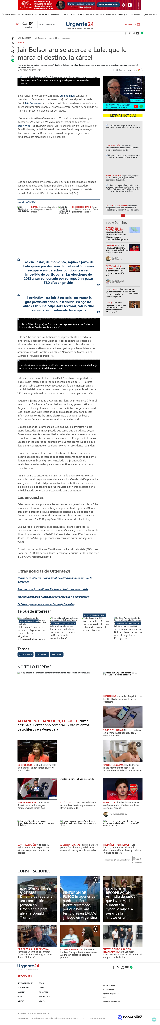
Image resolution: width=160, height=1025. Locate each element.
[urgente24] (28, 969)
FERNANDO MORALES (118, 282)
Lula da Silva (67, 96)
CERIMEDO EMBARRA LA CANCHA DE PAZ (133, 623)
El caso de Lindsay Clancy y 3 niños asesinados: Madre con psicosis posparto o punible (78, 953)
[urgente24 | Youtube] (137, 33)
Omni (99, 14)
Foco (89, 14)
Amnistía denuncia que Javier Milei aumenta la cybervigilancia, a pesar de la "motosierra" (121, 907)
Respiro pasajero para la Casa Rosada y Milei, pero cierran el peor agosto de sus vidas (79, 847)
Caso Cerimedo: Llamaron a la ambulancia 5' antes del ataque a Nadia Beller (122, 954)
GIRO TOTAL (112, 245)
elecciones (24, 126)
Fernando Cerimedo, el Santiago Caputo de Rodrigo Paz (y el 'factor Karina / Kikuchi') (35, 954)
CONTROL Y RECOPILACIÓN (118, 891)
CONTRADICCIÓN (27, 845)
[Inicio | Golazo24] (142, 33)
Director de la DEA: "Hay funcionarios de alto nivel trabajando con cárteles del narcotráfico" (96, 625)
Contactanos (108, 989)
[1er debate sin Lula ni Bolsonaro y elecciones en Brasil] (64, 626)
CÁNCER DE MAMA (113, 765)
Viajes (41, 1001)
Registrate (130, 24)
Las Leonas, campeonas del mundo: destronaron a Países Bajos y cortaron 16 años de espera (122, 849)
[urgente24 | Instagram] (133, 33)
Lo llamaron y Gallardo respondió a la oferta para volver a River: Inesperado (117, 293)
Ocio (79, 14)
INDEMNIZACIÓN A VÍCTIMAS (35, 891)
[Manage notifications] (154, 1020)
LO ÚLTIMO (111, 289)
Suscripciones (109, 985)
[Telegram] (12, 51)
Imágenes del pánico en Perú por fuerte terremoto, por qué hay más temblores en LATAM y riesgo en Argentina (80, 907)
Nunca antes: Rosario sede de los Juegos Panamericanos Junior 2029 (34, 805)
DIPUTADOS (109, 696)
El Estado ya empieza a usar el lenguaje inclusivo (46, 604)
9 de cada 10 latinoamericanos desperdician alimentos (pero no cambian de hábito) (34, 849)
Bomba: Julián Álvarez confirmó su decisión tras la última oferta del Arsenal (117, 249)
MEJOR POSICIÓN (27, 802)
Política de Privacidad (42, 1013)
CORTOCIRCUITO (27, 765)
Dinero (110, 14)
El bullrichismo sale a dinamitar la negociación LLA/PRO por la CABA (37, 767)
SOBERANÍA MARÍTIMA (28, 621)
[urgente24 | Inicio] (139, 1005)
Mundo (43, 14)
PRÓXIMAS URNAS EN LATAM (63, 623)
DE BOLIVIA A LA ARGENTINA (33, 949)
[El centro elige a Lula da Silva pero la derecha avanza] (24, 210)
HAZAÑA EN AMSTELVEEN (117, 845)
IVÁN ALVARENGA (117, 259)
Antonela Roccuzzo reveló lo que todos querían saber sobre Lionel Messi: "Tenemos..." (116, 307)
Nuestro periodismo (111, 1001)
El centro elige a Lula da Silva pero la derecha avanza (44, 209)
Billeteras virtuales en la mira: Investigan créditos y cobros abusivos (122, 732)
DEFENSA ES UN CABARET (113, 267)
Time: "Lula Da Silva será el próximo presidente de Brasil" (85, 209)
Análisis (68, 14)
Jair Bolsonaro (33, 103)
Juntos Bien (151, 14)
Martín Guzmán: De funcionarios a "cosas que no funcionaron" (54, 597)
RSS (104, 997)
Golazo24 (135, 14)
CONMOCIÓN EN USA (72, 949)
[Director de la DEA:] (92, 618)
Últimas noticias (11, 14)
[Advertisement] (59, 158)
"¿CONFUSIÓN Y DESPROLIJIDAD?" (114, 229)
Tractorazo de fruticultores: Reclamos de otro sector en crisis (53, 589)
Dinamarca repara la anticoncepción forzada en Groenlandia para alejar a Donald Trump (36, 907)
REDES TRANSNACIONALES (94, 615)
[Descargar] (12, 56)
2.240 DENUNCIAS (113, 730)
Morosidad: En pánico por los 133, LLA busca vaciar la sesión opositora (122, 698)
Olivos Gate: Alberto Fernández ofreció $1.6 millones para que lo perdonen (55, 580)
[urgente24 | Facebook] (126, 33)
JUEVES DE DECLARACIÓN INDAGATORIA (117, 950)
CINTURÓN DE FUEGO (74, 894)
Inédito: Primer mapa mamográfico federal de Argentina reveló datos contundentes (122, 767)
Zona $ (122, 14)
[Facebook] (12, 38)
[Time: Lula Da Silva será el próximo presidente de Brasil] (64, 210)
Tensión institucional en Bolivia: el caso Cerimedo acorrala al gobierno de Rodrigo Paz (128, 633)
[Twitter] (12, 42)
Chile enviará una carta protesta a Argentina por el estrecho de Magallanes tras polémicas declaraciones (32, 633)
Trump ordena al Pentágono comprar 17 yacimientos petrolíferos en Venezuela (53, 725)
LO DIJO (110, 302)
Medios (55, 14)
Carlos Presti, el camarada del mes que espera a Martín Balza (116, 272)
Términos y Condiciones (25, 1013)
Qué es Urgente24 (111, 993)
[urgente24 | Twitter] (129, 33)
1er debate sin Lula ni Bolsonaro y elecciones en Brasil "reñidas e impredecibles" (62, 633)
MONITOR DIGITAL (70, 845)
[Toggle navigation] (18, 24)
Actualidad (28, 14)
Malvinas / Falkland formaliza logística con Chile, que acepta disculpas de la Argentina (117, 236)
